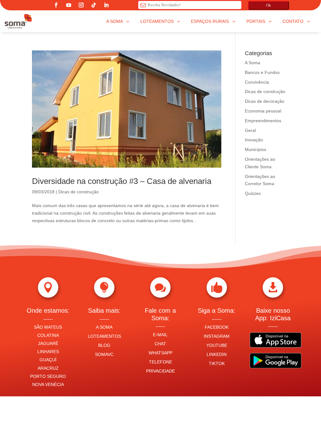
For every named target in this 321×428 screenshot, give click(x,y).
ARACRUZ (48, 368)
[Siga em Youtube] (69, 5)
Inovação (254, 139)
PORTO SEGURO (48, 376)
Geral (250, 130)
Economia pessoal (263, 110)
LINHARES (48, 351)
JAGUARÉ (48, 343)
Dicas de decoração (264, 101)
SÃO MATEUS (48, 327)
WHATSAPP (160, 352)
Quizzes (253, 193)
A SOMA (104, 327)
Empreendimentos (263, 120)
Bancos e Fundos (262, 72)
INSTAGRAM (216, 336)
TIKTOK (217, 363)
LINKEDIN (217, 354)
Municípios (255, 149)
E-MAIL (160, 334)
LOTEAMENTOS (104, 336)
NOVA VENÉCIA (48, 384)
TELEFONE (160, 361)
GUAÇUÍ (47, 359)
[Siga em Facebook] (56, 5)
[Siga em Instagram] (81, 5)
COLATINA (48, 335)
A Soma (252, 62)
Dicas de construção (78, 191)
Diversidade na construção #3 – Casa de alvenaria (121, 181)
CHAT (160, 343)
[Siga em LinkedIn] (106, 5)
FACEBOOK (217, 327)
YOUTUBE (216, 345)
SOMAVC (104, 354)
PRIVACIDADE (160, 370)
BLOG (104, 345)
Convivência (257, 82)
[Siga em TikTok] (94, 5)
